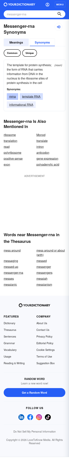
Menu (60, 4)
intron (40, 146)
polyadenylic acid (47, 164)
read (7, 146)
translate (42, 141)
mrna (12, 96)
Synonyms (42, 42)
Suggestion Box (45, 363)
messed (41, 261)
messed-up (11, 267)
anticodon (42, 152)
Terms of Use (44, 356)
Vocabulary (10, 350)
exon (7, 164)
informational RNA (21, 104)
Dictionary (9, 323)
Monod (40, 135)
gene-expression (47, 158)
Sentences (10, 336)
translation (10, 141)
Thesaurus (10, 330)
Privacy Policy (44, 336)
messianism (44, 284)
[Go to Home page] (19, 4)
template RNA (31, 96)
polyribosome (12, 152)
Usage (7, 356)
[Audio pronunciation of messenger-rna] (58, 27)
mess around (12, 250)
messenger (43, 267)
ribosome (10, 135)
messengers (44, 272)
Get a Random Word (34, 392)
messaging (11, 261)
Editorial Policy (44, 343)
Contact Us (42, 330)
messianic (10, 284)
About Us (41, 323)
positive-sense (13, 158)
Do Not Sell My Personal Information (34, 431)
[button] (47, 4)
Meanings (16, 42)
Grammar (9, 343)
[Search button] (59, 14)
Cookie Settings (45, 350)
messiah (41, 278)
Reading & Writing (14, 363)
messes (9, 278)
